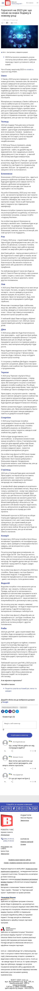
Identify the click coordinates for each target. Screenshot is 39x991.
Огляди (23, 844)
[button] (3, 3)
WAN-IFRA (4, 885)
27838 (14, 23)
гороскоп (23, 707)
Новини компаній (27, 842)
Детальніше (5, 835)
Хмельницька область (10, 707)
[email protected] (19, 985)
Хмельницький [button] (17, 4)
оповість (30, 69)
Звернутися (5, 854)
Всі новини (29, 3)
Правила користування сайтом (19, 860)
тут (14, 877)
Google (5, 702)
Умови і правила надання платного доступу (19, 863)
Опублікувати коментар (19, 735)
